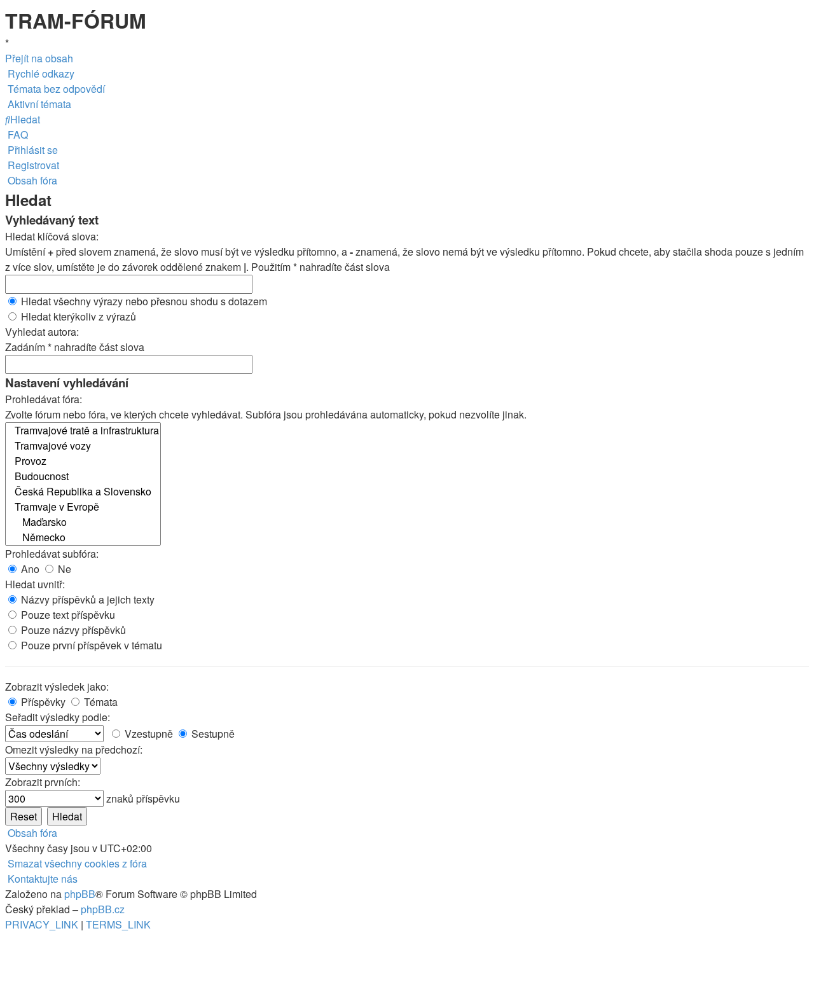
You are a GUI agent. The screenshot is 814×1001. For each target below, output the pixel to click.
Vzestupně (147, 733)
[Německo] (83, 537)
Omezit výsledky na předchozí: (73, 749)
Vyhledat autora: (42, 331)
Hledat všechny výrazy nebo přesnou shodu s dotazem (142, 301)
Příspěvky (42, 701)
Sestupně (212, 733)
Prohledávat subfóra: (52, 553)
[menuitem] (55, 88)
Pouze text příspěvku (66, 614)
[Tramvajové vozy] (83, 445)
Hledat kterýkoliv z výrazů (77, 316)
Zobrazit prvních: (42, 782)
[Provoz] (83, 461)
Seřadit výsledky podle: (57, 717)
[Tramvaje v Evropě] (83, 506)
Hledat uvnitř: (35, 584)
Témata (99, 701)
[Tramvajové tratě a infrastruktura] (83, 430)
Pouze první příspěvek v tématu (90, 645)
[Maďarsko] (83, 522)
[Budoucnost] (83, 476)
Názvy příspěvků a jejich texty (86, 599)
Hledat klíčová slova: (52, 236)
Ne (63, 569)
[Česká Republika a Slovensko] (83, 491)
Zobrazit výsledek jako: (57, 686)
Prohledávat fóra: (43, 399)
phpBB (79, 894)
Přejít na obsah (39, 58)
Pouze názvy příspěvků (72, 630)
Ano (28, 569)
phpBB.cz (103, 909)
